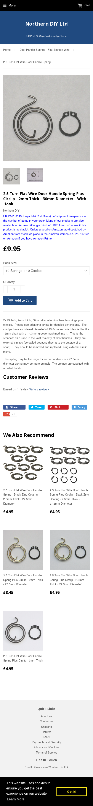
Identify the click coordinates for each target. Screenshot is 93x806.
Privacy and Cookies (46, 747)
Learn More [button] (15, 799)
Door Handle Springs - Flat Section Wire (44, 50)
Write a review (38, 389)
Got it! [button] (71, 791)
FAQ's (46, 737)
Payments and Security (46, 742)
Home (7, 50)
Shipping (46, 727)
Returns (46, 732)
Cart (87, 5)
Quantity (9, 282)
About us (46, 716)
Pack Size (10, 263)
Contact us (46, 721)
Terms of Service (46, 752)
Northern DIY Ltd (46, 23)
